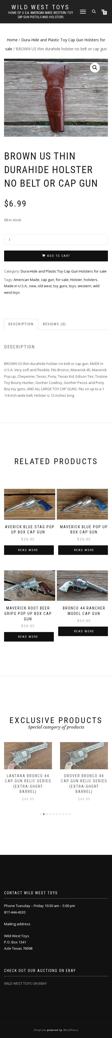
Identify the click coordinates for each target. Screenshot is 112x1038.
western (84, 285)
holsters (90, 279)
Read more (28, 550)
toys (72, 285)
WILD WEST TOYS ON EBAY (25, 983)
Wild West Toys (40, 7)
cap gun (47, 279)
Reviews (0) (54, 324)
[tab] (21, 324)
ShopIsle (40, 1030)
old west (45, 285)
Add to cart (58, 256)
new (32, 285)
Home (12, 39)
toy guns (60, 285)
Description (21, 324)
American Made (26, 279)
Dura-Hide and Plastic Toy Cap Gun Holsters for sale (64, 271)
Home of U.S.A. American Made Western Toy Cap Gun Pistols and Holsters (40, 15)
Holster (76, 279)
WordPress (70, 1030)
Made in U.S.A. (15, 285)
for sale (62, 279)
